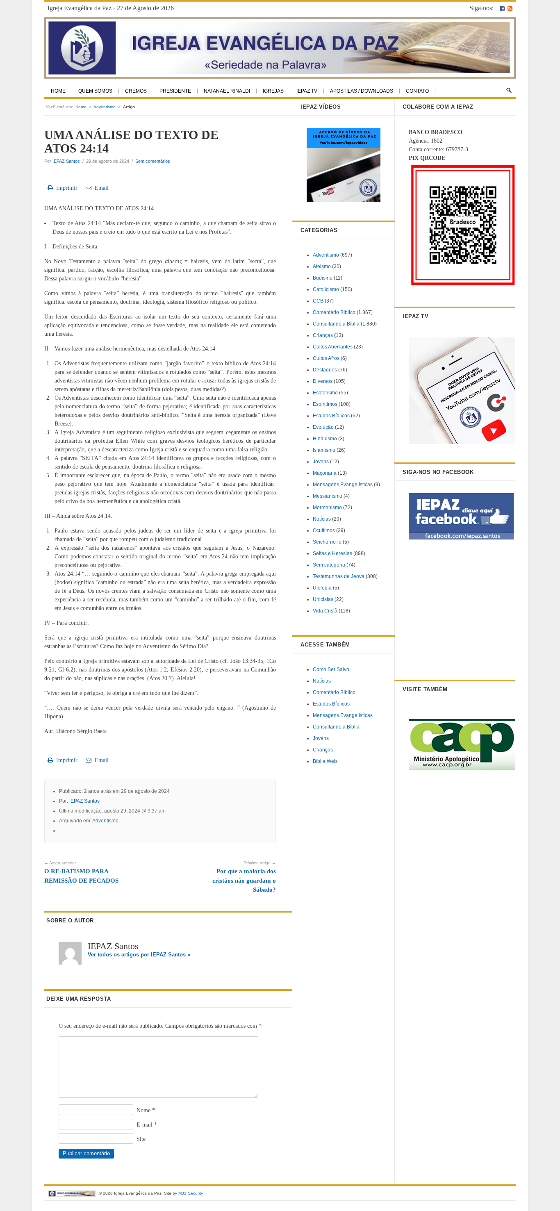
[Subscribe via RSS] (510, 8)
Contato (417, 91)
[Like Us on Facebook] (502, 8)
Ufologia (322, 588)
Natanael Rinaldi (227, 91)
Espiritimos (325, 404)
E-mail (147, 1125)
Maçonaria (325, 473)
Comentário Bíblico (334, 312)
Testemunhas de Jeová (338, 576)
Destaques (325, 370)
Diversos (322, 381)
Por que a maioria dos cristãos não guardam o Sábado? (244, 876)
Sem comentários (152, 161)
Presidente (175, 91)
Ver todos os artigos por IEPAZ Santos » (139, 955)
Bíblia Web (325, 761)
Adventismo (104, 107)
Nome (146, 1110)
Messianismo (327, 496)
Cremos (136, 91)
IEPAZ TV (306, 91)
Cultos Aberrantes (333, 347)
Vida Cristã (325, 611)
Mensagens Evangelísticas (343, 484)
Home (58, 91)
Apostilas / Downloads (361, 91)
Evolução (323, 427)
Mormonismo (327, 507)
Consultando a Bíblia (336, 324)
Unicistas (323, 599)
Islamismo (324, 450)
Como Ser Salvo (331, 669)
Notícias (322, 519)
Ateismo (322, 266)
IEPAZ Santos (66, 161)
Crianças (323, 335)
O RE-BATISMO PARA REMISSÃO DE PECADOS (81, 872)
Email (100, 188)
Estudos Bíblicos (331, 416)
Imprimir (65, 188)
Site (141, 1139)
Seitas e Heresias (332, 553)
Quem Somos (95, 91)
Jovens (321, 461)
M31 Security (190, 1193)
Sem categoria (329, 565)
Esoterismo (325, 393)
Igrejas (273, 91)
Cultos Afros (326, 358)
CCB (318, 301)
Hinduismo (325, 439)
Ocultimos (324, 530)
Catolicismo (326, 289)
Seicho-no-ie (327, 542)
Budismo (322, 278)
